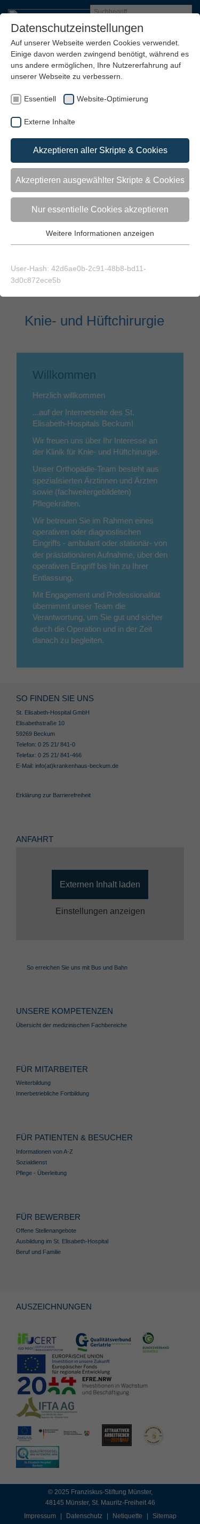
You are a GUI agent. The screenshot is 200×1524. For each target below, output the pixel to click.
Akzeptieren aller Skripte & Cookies (100, 150)
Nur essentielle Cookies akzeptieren (100, 209)
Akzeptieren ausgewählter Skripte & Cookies (100, 180)
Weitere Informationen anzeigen (100, 233)
